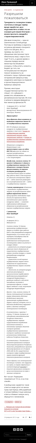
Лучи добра (8, 10)
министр (18, 402)
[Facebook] (14, 429)
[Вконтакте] (18, 429)
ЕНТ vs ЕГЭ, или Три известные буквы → (18, 411)
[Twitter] (21, 429)
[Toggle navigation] (32, 3)
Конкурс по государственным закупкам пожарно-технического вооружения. (19, 139)
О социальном (18, 10)
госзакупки (9, 402)
